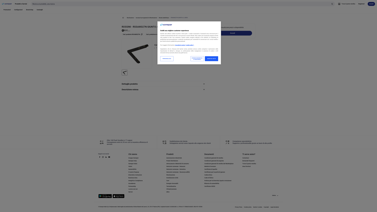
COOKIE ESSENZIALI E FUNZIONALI (197, 58)
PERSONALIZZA (167, 58)
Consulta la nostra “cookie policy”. (184, 45)
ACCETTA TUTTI (211, 58)
